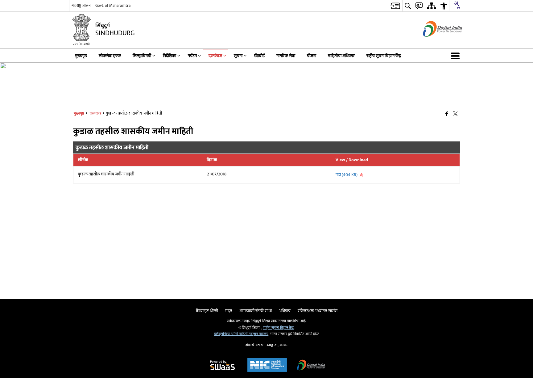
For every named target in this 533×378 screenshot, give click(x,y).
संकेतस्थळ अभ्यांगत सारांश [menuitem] (317, 310)
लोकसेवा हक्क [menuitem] (110, 55)
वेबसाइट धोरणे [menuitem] (207, 310)
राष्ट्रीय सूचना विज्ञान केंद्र (278, 328)
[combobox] (457, 5)
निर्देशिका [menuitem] (169, 55)
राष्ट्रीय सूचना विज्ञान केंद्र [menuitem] (383, 55)
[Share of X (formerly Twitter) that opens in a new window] (455, 114)
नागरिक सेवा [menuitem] (285, 55)
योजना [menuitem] (311, 55)
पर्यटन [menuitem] (192, 55)
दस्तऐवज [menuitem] (215, 55)
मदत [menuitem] (228, 310)
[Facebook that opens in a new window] (447, 114)
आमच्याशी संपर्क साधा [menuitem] (255, 310)
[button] (456, 55)
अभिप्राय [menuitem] (285, 310)
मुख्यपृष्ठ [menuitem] (81, 55)
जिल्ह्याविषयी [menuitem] (142, 55)
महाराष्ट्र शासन (81, 5)
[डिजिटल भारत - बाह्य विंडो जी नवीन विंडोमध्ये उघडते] (435, 42)
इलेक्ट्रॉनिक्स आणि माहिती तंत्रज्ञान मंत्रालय (241, 334)
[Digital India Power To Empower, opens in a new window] (311, 366)
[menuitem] (395, 5)
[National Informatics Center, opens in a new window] (267, 365)
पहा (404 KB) (347, 174)
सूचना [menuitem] (238, 55)
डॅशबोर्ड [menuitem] (259, 55)
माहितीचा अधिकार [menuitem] (341, 55)
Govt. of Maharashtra (112, 5)
